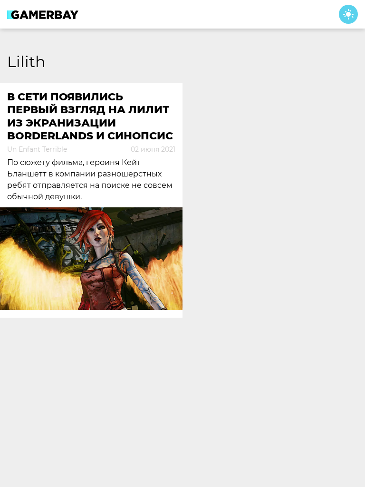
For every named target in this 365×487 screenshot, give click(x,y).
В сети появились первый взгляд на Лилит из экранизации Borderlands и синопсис (90, 116)
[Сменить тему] (348, 14)
